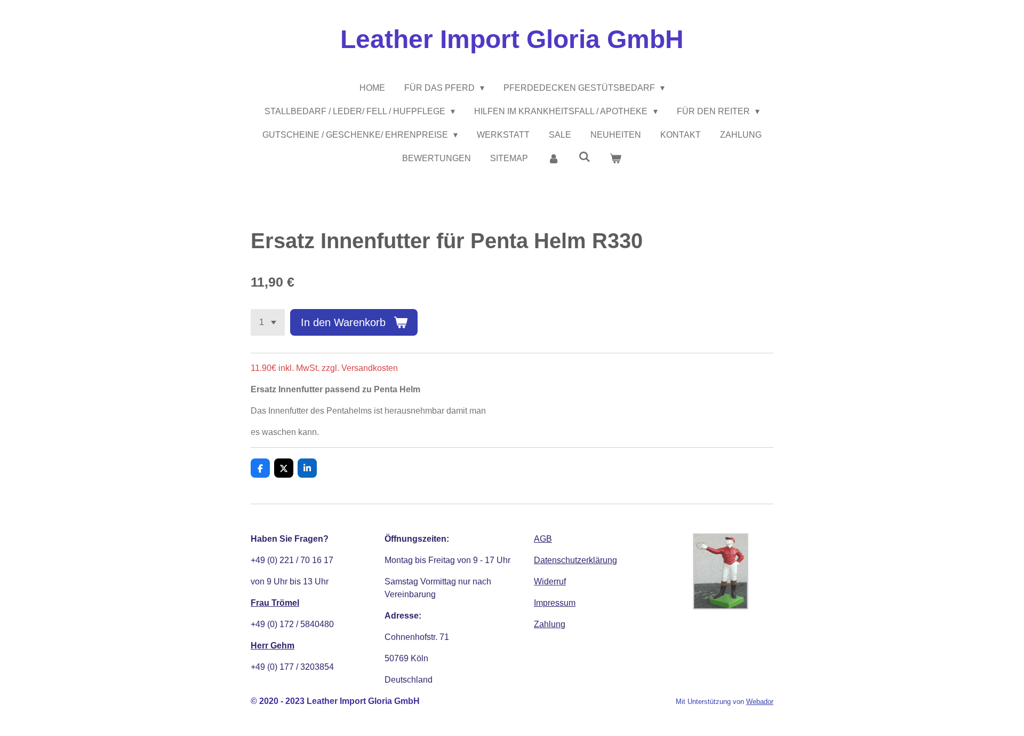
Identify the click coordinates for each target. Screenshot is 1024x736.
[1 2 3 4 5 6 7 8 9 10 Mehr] (268, 322)
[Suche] (584, 156)
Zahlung (549, 624)
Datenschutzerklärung (575, 560)
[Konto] (553, 158)
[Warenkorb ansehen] (615, 158)
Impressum (554, 602)
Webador (759, 702)
